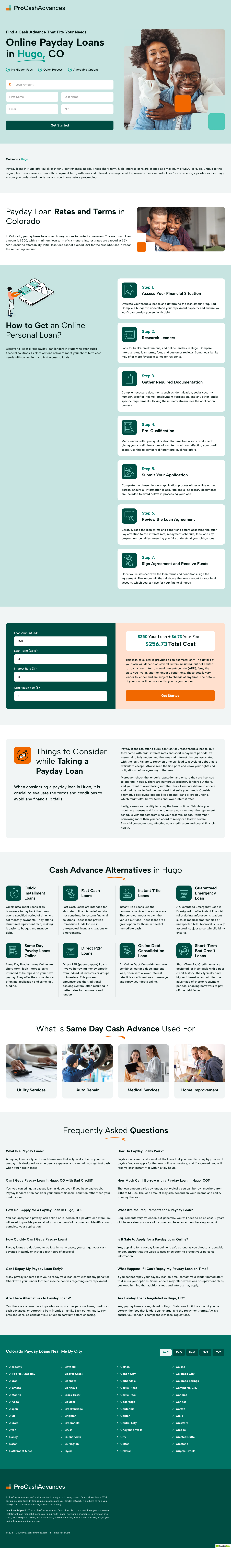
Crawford (182, 1423)
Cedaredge (127, 1401)
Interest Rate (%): (25, 668)
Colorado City (185, 1373)
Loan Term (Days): (26, 650)
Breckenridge (74, 1409)
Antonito (15, 1395)
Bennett (70, 1381)
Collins (180, 1366)
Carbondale (128, 1381)
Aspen (13, 1409)
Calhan (125, 1366)
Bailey (13, 1437)
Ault (12, 1415)
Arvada (14, 1401)
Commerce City (186, 1387)
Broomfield (72, 1423)
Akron (13, 1381)
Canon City (128, 1373)
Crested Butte (185, 1437)
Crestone (182, 1443)
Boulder (70, 1401)
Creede (181, 1429)
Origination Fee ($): (27, 687)
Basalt (13, 1443)
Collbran (126, 1451)
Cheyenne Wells (131, 1429)
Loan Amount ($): (26, 633)
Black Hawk (72, 1395)
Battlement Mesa (20, 1451)
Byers (68, 1451)
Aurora (13, 1423)
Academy (15, 1366)
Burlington (72, 1443)
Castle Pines (128, 1387)
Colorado (12, 159)
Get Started (60, 125)
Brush (69, 1429)
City (123, 1437)
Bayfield (70, 1366)
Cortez (180, 1409)
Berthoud (71, 1387)
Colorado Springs (187, 1381)
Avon (12, 1429)
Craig (179, 1415)
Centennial (127, 1409)
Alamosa (15, 1387)
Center (125, 1415)
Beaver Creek (74, 1373)
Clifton (125, 1443)
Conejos (181, 1395)
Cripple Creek (185, 1451)
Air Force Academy (22, 1373)
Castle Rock (128, 1395)
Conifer (181, 1401)
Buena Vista (73, 1437)
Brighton (70, 1415)
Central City (128, 1423)
